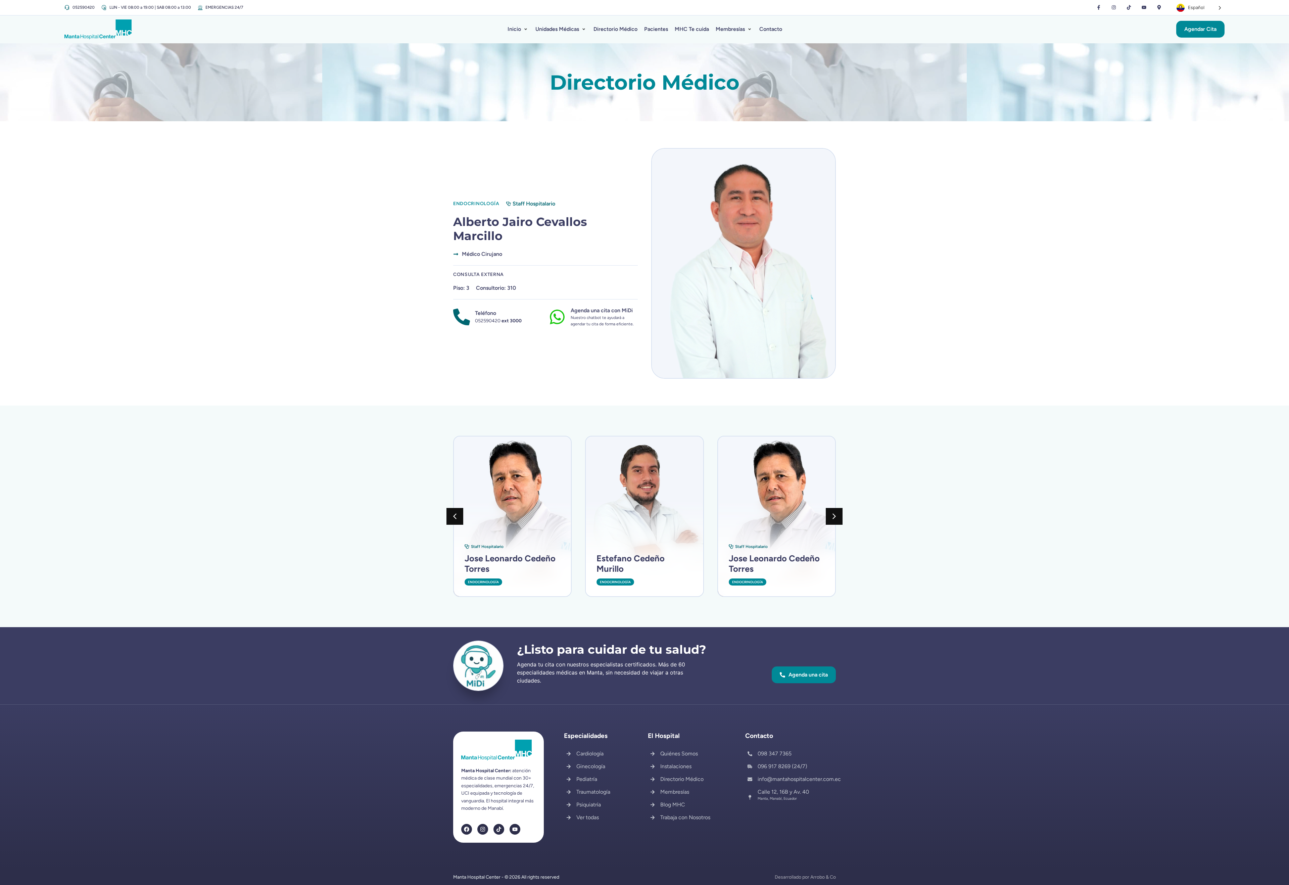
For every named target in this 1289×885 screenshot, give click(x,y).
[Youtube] (1143, 7)
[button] (518, 29)
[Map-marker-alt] (1158, 7)
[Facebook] (466, 829)
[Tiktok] (1129, 7)
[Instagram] (1113, 7)
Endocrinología (483, 582)
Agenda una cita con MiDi (602, 310)
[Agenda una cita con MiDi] (557, 317)
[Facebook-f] (1098, 7)
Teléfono (485, 313)
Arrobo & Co (823, 877)
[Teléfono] (461, 317)
